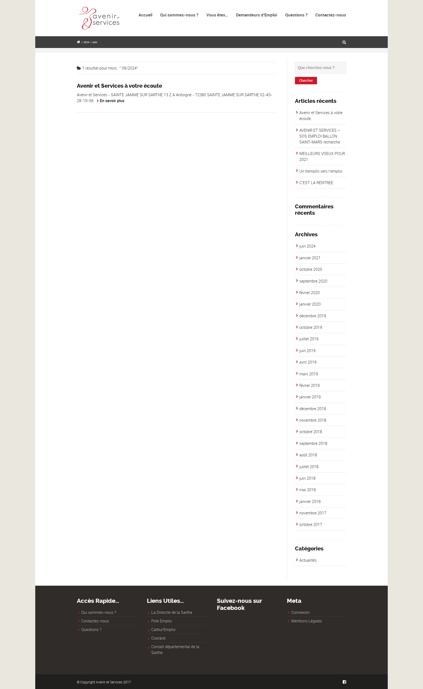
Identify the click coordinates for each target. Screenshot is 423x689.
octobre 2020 (310, 269)
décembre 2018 (312, 408)
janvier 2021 (310, 258)
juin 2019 (307, 350)
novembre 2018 (312, 420)
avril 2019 (308, 362)
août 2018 (308, 455)
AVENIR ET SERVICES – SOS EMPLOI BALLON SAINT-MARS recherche (319, 136)
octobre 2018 (310, 431)
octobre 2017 (310, 524)
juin (95, 42)
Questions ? (296, 15)
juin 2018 (307, 478)
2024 (86, 42)
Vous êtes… (217, 15)
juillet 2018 (308, 466)
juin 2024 (307, 246)
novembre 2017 (312, 513)
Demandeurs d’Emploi (256, 15)
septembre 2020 (313, 281)
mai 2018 (307, 489)
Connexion (300, 612)
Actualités (308, 560)
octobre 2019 (310, 327)
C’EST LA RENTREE (316, 182)
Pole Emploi (161, 621)
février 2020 (309, 292)
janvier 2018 (310, 501)
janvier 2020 (310, 304)
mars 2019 (308, 374)
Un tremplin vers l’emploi (320, 171)
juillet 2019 (308, 339)
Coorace (158, 638)
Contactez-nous (330, 15)
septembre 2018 (313, 443)
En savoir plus (112, 100)
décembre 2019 (312, 316)
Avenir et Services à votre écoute (119, 86)
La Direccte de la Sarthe (171, 612)
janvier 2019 (310, 397)
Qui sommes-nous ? (179, 15)
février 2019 (309, 385)
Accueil (145, 15)
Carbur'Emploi (163, 629)
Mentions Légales (306, 621)
